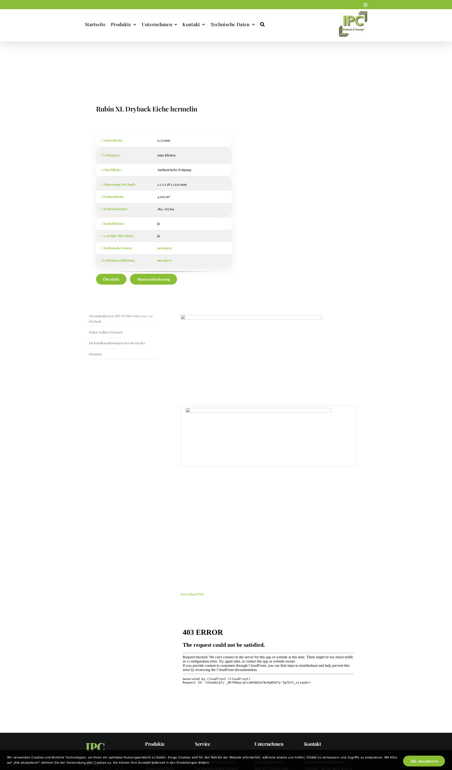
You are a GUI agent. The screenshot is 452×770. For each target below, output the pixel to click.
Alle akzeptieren (424, 761)
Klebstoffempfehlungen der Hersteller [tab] (117, 343)
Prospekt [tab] (95, 354)
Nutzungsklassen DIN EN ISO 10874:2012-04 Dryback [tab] (121, 318)
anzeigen (164, 248)
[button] (262, 24)
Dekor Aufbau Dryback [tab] (106, 332)
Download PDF (192, 594)
